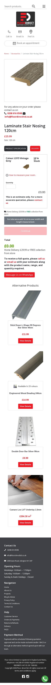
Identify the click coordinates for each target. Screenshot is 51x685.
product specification (16, 148)
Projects (7, 594)
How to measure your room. (21, 175)
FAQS (6, 629)
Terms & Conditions (12, 603)
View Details (25, 341)
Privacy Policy (9, 600)
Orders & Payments (11, 620)
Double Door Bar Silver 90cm (25, 451)
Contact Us (8, 607)
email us (11, 261)
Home (6, 54)
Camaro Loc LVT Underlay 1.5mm (25, 510)
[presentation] (10, 386)
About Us (7, 590)
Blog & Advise (9, 597)
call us (41, 258)
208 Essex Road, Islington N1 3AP (19, 561)
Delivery (35, 148)
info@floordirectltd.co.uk (16, 555)
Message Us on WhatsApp (19, 274)
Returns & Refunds (11, 623)
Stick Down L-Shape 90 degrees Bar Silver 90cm (25, 326)
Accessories (15, 54)
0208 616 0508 (13, 550)
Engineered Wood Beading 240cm (25, 393)
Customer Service (11, 616)
